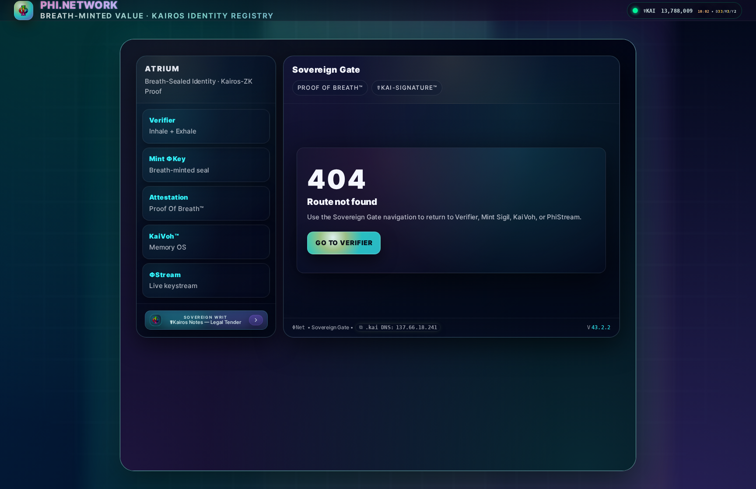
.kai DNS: (401, 327)
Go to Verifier (344, 243)
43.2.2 (601, 327)
